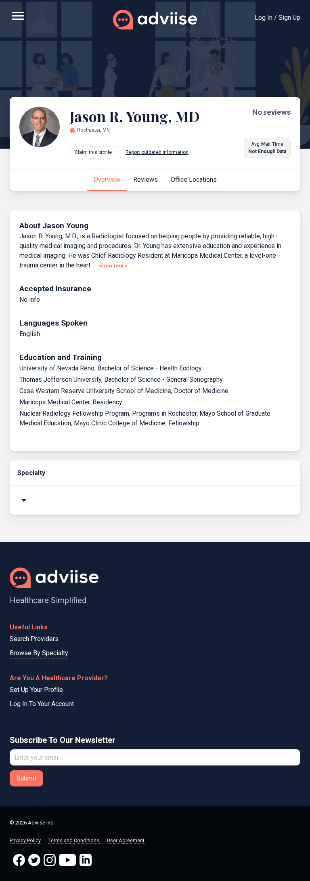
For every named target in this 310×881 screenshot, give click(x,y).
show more (113, 266)
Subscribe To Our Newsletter (62, 740)
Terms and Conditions (74, 840)
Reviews (145, 179)
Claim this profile (93, 152)
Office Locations (194, 179)
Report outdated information (157, 152)
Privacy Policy (26, 840)
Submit (26, 778)
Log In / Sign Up (277, 17)
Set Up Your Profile (36, 690)
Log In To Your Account (42, 704)
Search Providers (34, 639)
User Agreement (126, 840)
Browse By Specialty (39, 653)
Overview (107, 179)
